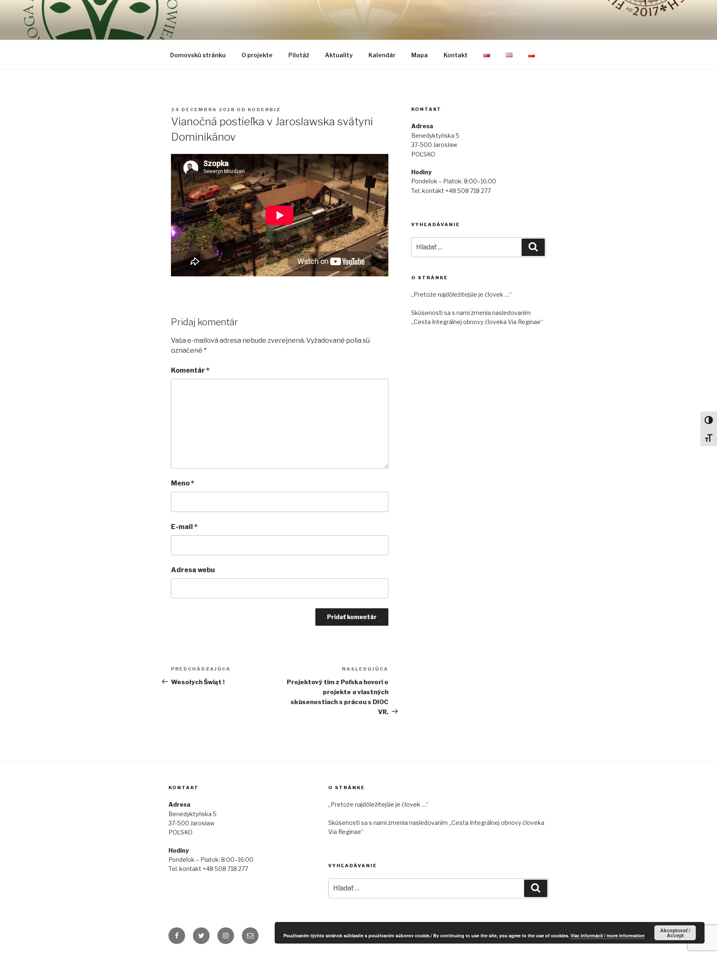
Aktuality (339, 55)
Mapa (419, 55)
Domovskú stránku (198, 55)
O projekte (257, 55)
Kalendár (381, 55)
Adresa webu (193, 570)
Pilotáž (298, 55)
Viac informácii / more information (608, 935)
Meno (182, 483)
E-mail (184, 527)
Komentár (190, 370)
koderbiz (264, 109)
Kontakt (456, 55)
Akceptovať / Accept (675, 933)
